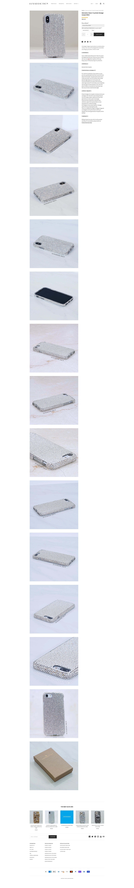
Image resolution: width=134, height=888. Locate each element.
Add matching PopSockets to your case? (92, 28)
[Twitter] (92, 837)
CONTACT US (32, 845)
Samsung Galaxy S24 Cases (50, 855)
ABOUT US (31, 847)
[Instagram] (98, 837)
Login (96, 3)
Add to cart (99, 34)
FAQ (30, 853)
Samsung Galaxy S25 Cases (50, 853)
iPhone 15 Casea (48, 849)
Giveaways (32, 857)
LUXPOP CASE (62, 851)
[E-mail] (103, 837)
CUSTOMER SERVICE (33, 851)
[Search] (103, 4)
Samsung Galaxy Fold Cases (51, 857)
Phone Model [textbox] (85, 23)
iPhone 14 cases (48, 851)
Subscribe (52, 836)
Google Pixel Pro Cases (50, 859)
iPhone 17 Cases (48, 845)
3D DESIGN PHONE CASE (64, 847)
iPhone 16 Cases (48, 847)
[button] (85, 17)
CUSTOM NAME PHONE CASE (65, 849)
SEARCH (31, 859)
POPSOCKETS (61, 3)
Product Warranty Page (87, 122)
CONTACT (76, 3)
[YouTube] (101, 837)
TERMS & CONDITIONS (34, 855)
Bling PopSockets (48, 861)
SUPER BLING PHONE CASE (65, 845)
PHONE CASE (53, 3)
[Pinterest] (95, 837)
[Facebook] (89, 837)
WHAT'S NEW (68, 3)
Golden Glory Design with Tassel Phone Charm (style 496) (36, 827)
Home (83, 10)
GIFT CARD (32, 849)
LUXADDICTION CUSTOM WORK (67, 825)
